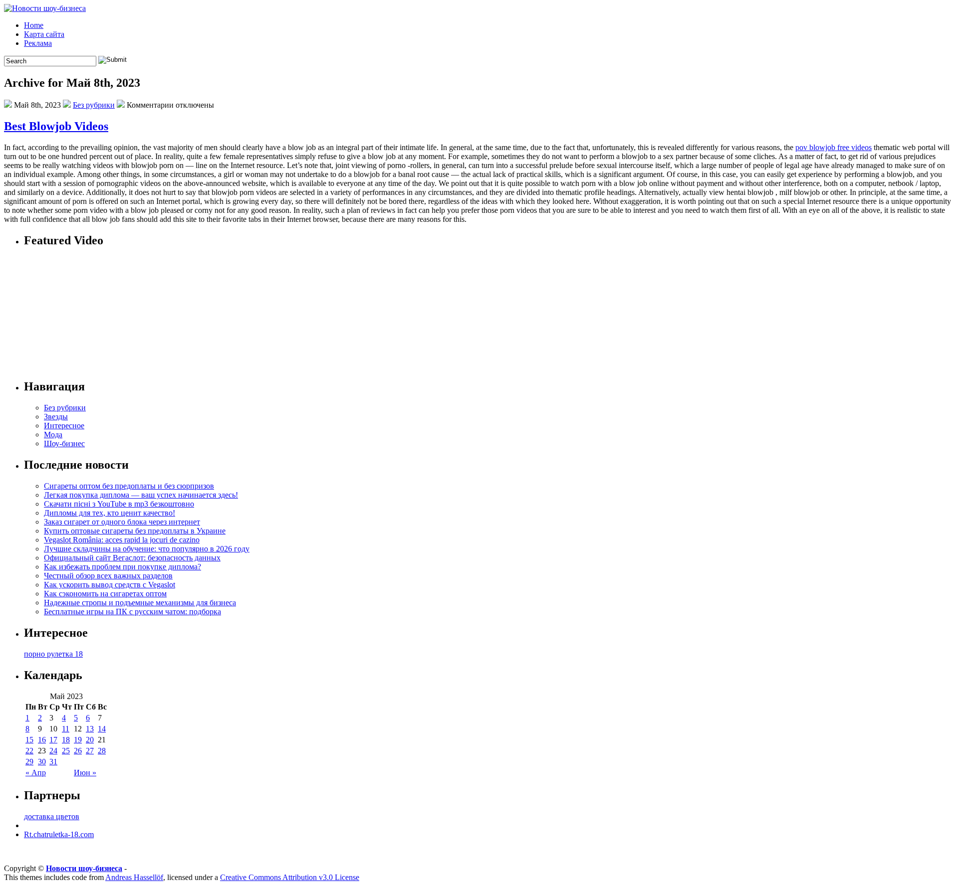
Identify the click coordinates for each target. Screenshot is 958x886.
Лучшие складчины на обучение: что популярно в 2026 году (146, 548)
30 (42, 761)
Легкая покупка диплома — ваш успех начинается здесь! (141, 495)
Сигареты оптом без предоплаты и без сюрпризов (129, 486)
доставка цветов (51, 816)
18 (66, 739)
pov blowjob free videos (833, 147)
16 (42, 739)
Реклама (38, 43)
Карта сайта (44, 34)
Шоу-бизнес (64, 443)
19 (78, 739)
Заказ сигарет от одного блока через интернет (122, 522)
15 (29, 739)
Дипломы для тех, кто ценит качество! (109, 513)
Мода (53, 434)
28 (102, 750)
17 (53, 739)
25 (66, 750)
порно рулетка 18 (53, 654)
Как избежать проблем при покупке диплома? (122, 566)
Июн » (85, 772)
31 (53, 761)
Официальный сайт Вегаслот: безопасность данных (132, 557)
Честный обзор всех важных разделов (108, 575)
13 (90, 728)
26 (78, 750)
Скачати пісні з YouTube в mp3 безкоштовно (119, 504)
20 (90, 739)
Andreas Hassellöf (134, 877)
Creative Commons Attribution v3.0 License (289, 877)
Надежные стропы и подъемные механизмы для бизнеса (140, 602)
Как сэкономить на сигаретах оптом (105, 593)
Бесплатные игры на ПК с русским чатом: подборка (132, 611)
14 (102, 728)
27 (90, 750)
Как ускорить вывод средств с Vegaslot (109, 584)
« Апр (35, 772)
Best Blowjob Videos (56, 126)
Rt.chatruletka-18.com (59, 834)
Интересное (64, 425)
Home (33, 25)
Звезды (56, 416)
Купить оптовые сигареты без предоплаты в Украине (135, 531)
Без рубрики (94, 105)
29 (29, 761)
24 (53, 750)
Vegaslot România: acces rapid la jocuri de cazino (122, 539)
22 (29, 750)
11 (65, 728)
